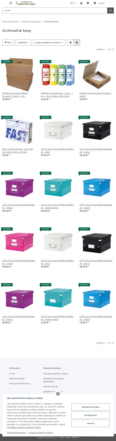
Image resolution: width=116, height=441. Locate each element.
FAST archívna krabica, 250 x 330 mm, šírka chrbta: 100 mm (17, 150)
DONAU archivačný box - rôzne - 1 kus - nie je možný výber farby (57, 95)
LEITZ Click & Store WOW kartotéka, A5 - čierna (96, 262)
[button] (81, 3)
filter (9, 42)
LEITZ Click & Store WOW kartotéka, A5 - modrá (96, 318)
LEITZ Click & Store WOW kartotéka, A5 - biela (57, 262)
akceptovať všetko (90, 407)
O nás (12, 373)
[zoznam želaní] (87, 3)
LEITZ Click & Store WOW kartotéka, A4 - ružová (18, 262)
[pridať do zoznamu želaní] (31, 62)
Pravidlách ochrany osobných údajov (24, 427)
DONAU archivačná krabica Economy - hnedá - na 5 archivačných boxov (15, 95)
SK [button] (71, 3)
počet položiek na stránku (48, 42)
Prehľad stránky (50, 386)
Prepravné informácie (19, 383)
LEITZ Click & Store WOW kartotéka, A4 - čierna (96, 150)
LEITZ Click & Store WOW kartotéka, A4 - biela (57, 150)
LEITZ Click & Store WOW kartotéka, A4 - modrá (96, 206)
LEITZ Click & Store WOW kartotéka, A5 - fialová (18, 318)
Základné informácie (16, 432)
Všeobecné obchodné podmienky (53, 380)
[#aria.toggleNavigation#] (10, 2)
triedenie (22, 42)
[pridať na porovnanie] (24, 62)
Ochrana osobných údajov (41, 432)
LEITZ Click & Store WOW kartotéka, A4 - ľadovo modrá (57, 206)
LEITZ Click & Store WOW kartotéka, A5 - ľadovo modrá (57, 318)
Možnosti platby (16, 378)
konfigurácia (90, 415)
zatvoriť (90, 423)
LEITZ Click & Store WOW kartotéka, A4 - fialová (18, 206)
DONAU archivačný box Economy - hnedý (96, 95)
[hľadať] (110, 10)
